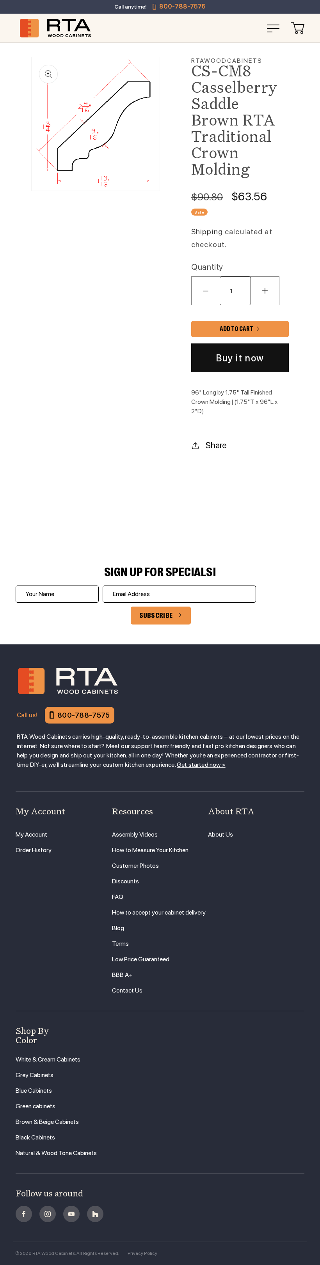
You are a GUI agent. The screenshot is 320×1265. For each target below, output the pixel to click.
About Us (220, 834)
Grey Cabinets (34, 1075)
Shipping (207, 231)
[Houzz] (95, 1214)
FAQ (117, 897)
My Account (31, 834)
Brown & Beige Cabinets (47, 1121)
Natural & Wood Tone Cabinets (56, 1153)
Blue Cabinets (34, 1090)
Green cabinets (35, 1106)
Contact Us (127, 990)
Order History (34, 850)
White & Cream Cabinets (48, 1059)
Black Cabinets (35, 1137)
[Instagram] (47, 1214)
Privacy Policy (143, 1253)
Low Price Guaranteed (140, 959)
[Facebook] (24, 1214)
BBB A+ (122, 974)
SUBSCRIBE (156, 615)
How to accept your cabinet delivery (159, 912)
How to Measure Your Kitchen (150, 850)
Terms (120, 943)
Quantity (207, 267)
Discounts (125, 881)
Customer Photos (135, 865)
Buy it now (240, 358)
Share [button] (216, 445)
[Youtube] (71, 1214)
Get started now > (201, 764)
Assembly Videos (135, 834)
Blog (118, 928)
